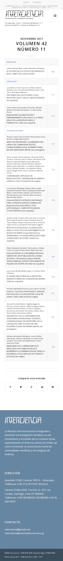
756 (53, 276)
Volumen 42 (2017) (12, 25)
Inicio (18, 23)
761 (52, 293)
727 (52, 144)
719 (52, 116)
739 (53, 200)
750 (53, 256)
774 (53, 347)
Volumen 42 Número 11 (32, 23)
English (26, 2)
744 (53, 230)
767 (52, 317)
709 (52, 71)
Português (37, 2)
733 (53, 169)
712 (52, 94)
